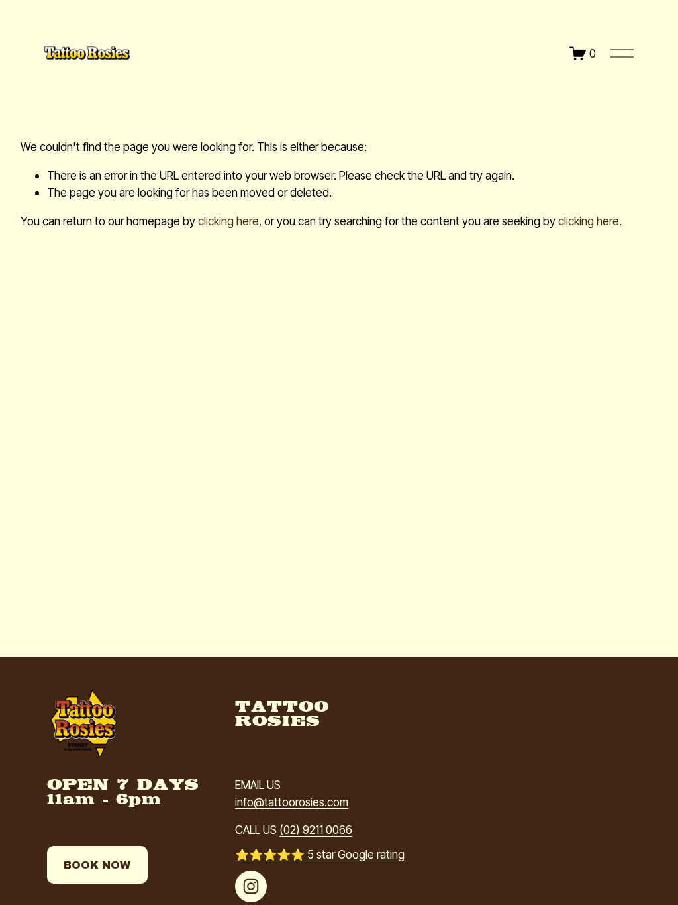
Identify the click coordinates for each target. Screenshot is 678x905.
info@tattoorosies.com (291, 802)
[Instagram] (251, 886)
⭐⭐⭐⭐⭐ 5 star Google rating (320, 854)
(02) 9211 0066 (315, 830)
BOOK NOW (97, 865)
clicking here (228, 221)
